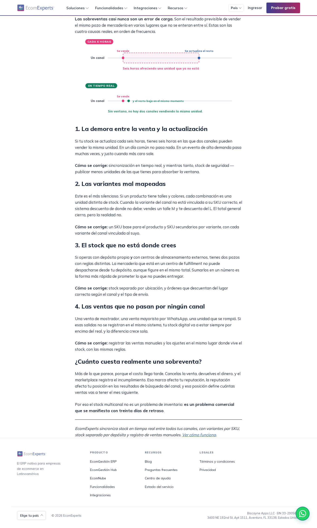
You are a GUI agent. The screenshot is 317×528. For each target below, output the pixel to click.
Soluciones (75, 8)
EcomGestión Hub (103, 470)
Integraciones (145, 8)
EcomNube (98, 478)
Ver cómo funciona (199, 434)
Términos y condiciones (217, 461)
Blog (148, 461)
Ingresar (255, 8)
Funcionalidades (109, 8)
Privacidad (208, 470)
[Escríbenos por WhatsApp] (302, 513)
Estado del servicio (159, 487)
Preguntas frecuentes (161, 470)
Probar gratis (283, 8)
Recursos (175, 8)
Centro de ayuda (158, 478)
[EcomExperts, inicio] (36, 8)
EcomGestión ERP (103, 461)
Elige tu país (29, 515)
